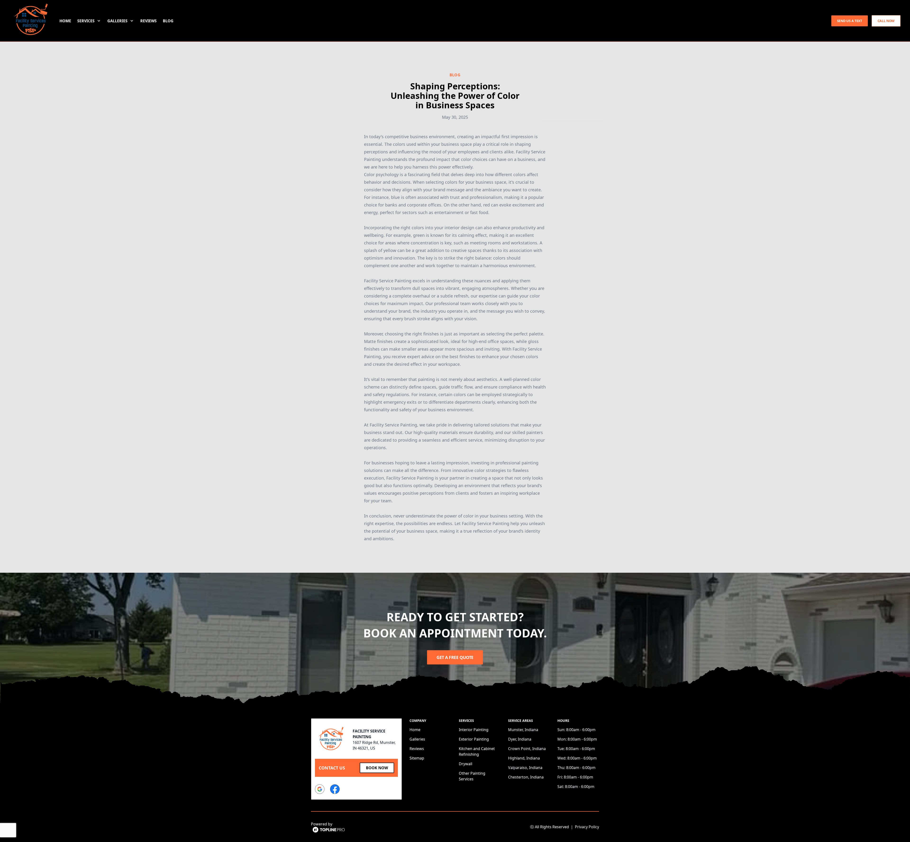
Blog (168, 20)
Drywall (465, 763)
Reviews (148, 20)
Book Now (377, 767)
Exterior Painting (474, 739)
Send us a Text (849, 20)
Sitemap (417, 758)
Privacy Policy (587, 826)
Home (65, 20)
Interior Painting (473, 729)
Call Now (886, 20)
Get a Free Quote (455, 657)
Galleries (417, 739)
